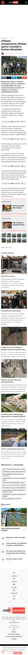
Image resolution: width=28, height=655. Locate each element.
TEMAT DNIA (8, 247)
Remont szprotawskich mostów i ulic (13, 449)
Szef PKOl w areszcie (8, 276)
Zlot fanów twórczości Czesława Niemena (14, 487)
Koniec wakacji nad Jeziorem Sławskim (10, 529)
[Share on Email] (24, 77)
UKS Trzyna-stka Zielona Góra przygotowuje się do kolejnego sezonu (16, 552)
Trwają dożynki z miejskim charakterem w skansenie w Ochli (13, 491)
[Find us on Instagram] (14, 590)
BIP (14, 629)
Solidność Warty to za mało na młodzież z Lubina (14, 479)
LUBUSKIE (11, 38)
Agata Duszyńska (9, 53)
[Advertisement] (14, 20)
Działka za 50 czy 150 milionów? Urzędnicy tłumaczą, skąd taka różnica (13, 348)
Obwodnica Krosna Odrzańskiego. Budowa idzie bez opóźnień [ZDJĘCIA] (13, 415)
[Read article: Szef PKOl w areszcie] (14, 265)
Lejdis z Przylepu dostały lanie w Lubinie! (13, 469)
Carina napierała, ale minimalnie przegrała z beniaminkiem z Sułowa (16, 544)
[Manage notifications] (3, 652)
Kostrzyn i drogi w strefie (14, 559)
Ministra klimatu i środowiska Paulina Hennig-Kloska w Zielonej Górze (18, 224)
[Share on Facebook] (3, 77)
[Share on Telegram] (14, 77)
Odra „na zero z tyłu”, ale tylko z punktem (14, 485)
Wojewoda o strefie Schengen (15, 537)
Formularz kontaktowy (14, 634)
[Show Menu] (26, 2)
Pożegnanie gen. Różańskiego (11, 311)
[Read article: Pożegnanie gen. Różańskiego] (14, 299)
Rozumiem (18, 653)
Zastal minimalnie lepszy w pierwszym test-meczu (12, 475)
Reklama (14, 632)
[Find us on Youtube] (14, 584)
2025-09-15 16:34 (19, 53)
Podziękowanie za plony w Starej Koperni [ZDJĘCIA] (13, 495)
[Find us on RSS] (14, 596)
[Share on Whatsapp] (19, 77)
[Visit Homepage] (15, 2)
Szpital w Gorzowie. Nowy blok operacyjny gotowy (11, 381)
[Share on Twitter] (8, 77)
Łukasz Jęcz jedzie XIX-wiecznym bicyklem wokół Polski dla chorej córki (18, 207)
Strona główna (4, 38)
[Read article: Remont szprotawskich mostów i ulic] (14, 437)
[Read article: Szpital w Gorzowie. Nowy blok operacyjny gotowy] (14, 368)
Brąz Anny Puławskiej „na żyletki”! (11, 498)
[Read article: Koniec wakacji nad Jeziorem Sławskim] (14, 517)
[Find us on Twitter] (14, 578)
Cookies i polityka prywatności (14, 636)
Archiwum (14, 639)
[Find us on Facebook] (14, 573)
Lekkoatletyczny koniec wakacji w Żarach (13, 471)
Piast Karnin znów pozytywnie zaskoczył (13, 482)
